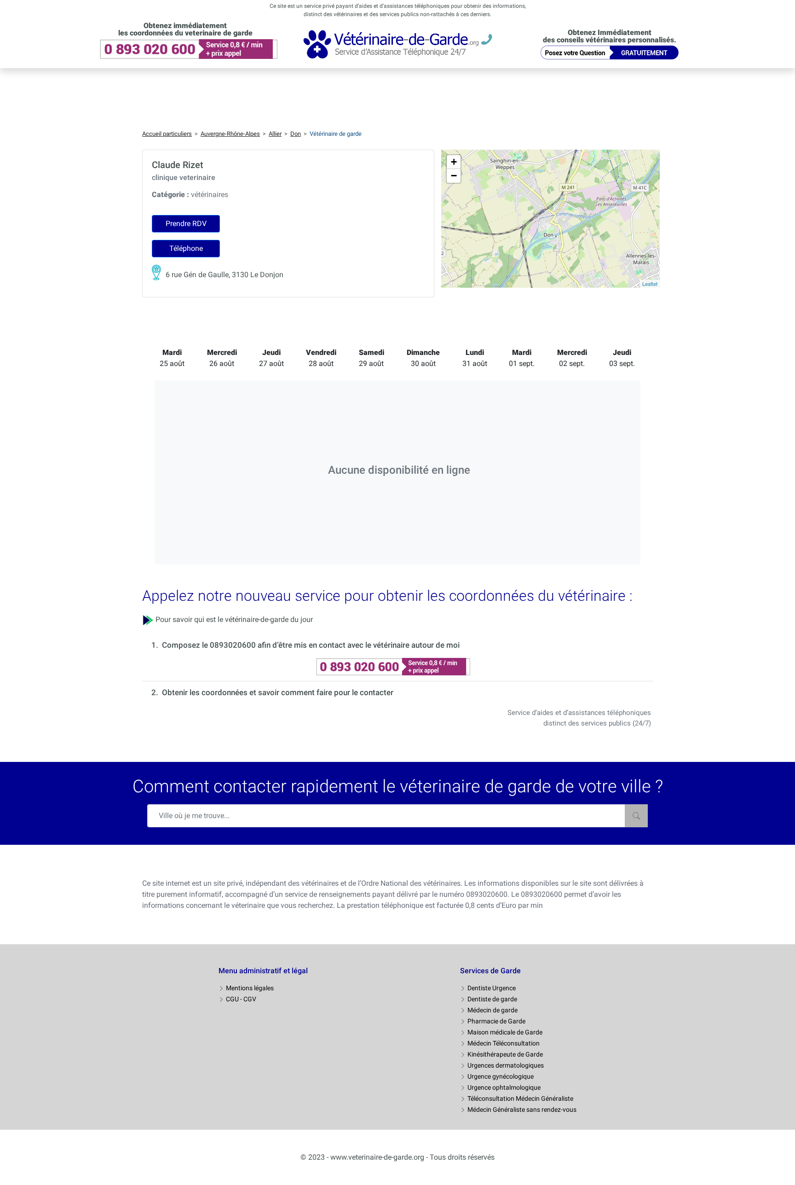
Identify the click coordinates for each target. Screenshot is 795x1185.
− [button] (454, 175)
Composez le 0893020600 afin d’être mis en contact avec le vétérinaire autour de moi (311, 645)
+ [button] (454, 162)
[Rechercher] (636, 815)
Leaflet (649, 283)
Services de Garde (490, 970)
